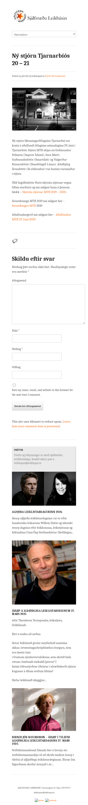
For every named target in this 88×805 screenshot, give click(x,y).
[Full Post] (74, 503)
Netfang (17, 349)
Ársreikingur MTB (24, 206)
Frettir (48, 76)
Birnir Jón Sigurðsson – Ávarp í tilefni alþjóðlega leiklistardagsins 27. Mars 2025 (41, 740)
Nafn (15, 330)
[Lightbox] (69, 503)
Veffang (16, 367)
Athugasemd (19, 280)
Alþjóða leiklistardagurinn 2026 (37, 512)
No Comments (58, 76)
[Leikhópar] (44, 18)
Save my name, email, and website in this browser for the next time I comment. (42, 392)
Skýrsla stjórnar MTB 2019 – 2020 (44, 192)
